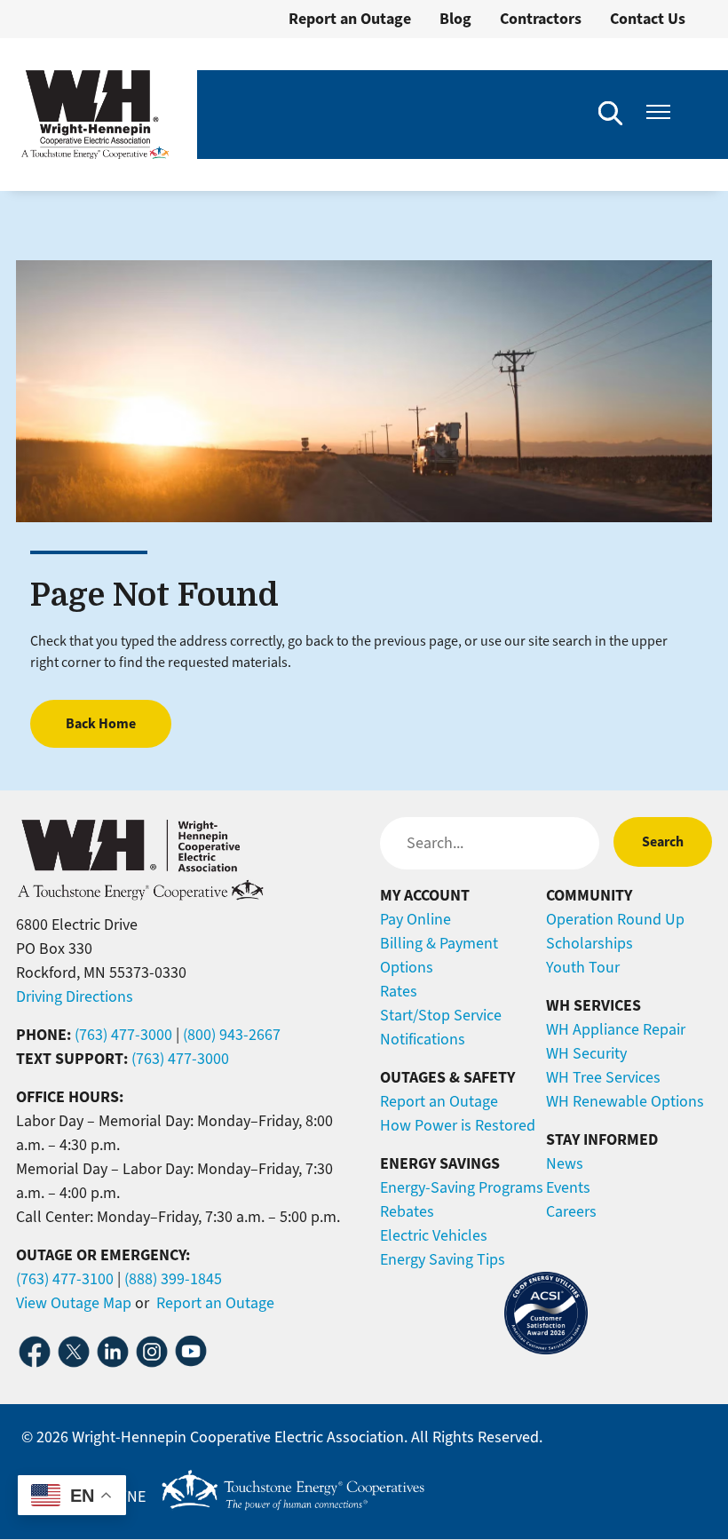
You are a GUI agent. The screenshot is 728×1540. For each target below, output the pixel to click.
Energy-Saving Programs (461, 1187)
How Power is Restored (457, 1125)
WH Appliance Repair (615, 1029)
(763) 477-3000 (123, 1034)
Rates (398, 991)
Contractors (541, 18)
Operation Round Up (615, 919)
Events (568, 1187)
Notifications (422, 1039)
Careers (571, 1211)
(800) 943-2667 (232, 1034)
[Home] (95, 114)
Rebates (407, 1211)
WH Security (586, 1053)
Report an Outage (350, 18)
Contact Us (647, 18)
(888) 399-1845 (173, 1279)
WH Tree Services (603, 1077)
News (564, 1163)
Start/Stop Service (441, 1015)
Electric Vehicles (433, 1235)
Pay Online (415, 919)
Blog (455, 18)
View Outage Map (73, 1303)
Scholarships (589, 943)
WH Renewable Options (625, 1101)
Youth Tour (583, 967)
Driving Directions (74, 996)
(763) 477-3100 (65, 1279)
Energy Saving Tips (442, 1259)
